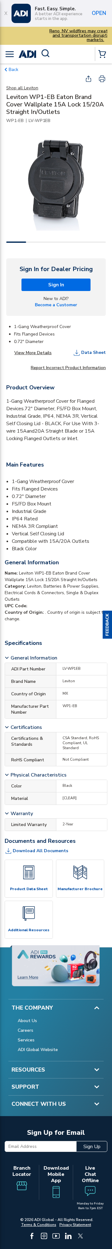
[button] (107, 625)
